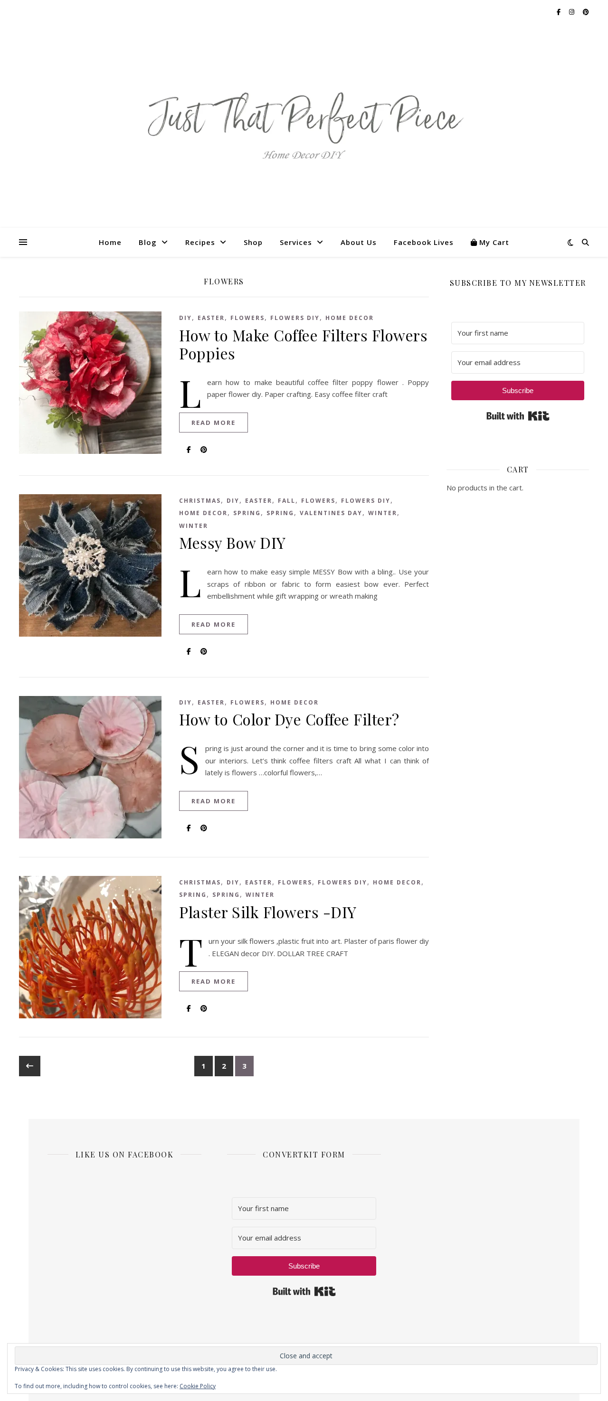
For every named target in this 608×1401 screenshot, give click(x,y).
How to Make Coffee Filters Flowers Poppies (303, 344)
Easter (211, 318)
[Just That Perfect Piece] (304, 126)
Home (110, 242)
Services (296, 242)
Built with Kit (518, 415)
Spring (247, 513)
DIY (185, 318)
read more (213, 422)
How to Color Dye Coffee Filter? (289, 719)
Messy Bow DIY (232, 542)
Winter (382, 513)
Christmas (200, 501)
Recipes (200, 242)
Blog (148, 242)
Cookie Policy (198, 1386)
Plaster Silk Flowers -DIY (268, 912)
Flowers (247, 318)
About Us (359, 242)
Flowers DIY (295, 318)
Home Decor (349, 318)
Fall (286, 501)
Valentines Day (331, 513)
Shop (253, 242)
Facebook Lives (424, 242)
